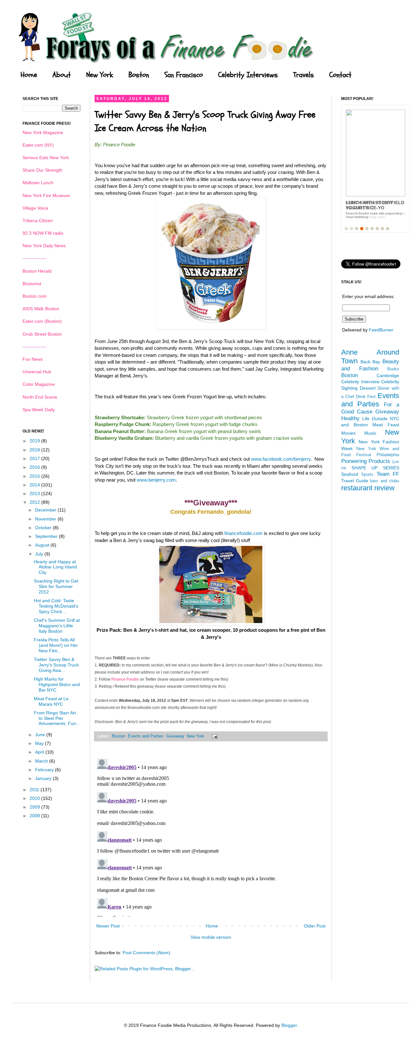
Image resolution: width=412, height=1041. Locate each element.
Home (29, 75)
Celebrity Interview (360, 381)
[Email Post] (214, 736)
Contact (340, 75)
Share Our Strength (42, 170)
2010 (35, 798)
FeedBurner (381, 329)
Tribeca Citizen (38, 220)
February (45, 769)
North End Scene (40, 397)
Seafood (349, 474)
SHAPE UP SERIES (375, 467)
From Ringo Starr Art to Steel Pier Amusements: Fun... (57, 718)
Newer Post (108, 925)
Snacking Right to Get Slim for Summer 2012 (56, 586)
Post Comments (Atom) (146, 952)
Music (370, 433)
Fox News (33, 359)
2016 (35, 467)
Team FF (388, 474)
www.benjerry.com (156, 480)
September (47, 536)
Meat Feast (385, 424)
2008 (35, 815)
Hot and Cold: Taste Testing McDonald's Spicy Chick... (56, 606)
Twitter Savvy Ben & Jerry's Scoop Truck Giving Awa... (56, 665)
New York (99, 75)
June (40, 734)
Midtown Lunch (38, 182)
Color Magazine (39, 384)
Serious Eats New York (46, 157)
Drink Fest (366, 396)
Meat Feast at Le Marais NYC (51, 701)
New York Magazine (43, 132)
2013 (35, 493)
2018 (35, 449)
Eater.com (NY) (38, 145)
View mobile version (211, 937)
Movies (348, 433)
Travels (303, 75)
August (43, 545)
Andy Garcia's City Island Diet (369, 205)
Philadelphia (388, 455)
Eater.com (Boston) (42, 321)
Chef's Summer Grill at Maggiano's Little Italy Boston (57, 626)
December (46, 509)
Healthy (350, 418)
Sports (367, 474)
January (44, 778)
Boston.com (35, 296)
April (40, 752)
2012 (35, 502)
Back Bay (370, 361)
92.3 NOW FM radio (43, 233)
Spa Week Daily (39, 409)
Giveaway (175, 736)
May (40, 743)
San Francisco (183, 75)
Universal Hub (37, 371)
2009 (35, 807)
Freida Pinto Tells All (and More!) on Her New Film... (56, 645)
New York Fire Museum (46, 195)
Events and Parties (146, 736)
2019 (35, 440)
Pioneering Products (365, 461)
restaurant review (368, 488)
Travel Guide (354, 480)
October (44, 527)
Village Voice (35, 208)
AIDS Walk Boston (41, 308)
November (46, 518)
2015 (35, 476)
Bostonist (32, 283)
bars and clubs (384, 481)
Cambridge (388, 375)
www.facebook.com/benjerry (281, 459)
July (39, 554)
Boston (138, 75)
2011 (35, 789)
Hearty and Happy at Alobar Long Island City (55, 567)
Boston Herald (37, 271)
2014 (35, 484)
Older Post (314, 925)
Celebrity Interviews (248, 75)
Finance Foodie (125, 679)
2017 (35, 458)
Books (393, 369)
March (42, 761)
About (61, 75)
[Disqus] (211, 836)
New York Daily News (44, 245)
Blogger (289, 1025)
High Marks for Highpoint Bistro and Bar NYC (57, 684)
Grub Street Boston (42, 334)
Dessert (368, 388)
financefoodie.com (243, 533)
